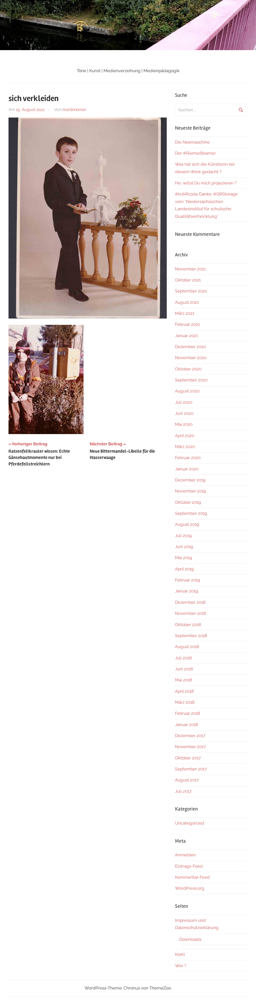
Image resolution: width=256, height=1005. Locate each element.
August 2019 (187, 524)
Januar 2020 (186, 468)
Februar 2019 (187, 579)
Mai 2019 (183, 557)
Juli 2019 (183, 535)
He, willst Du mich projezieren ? (205, 182)
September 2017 (191, 768)
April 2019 (184, 568)
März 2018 (184, 702)
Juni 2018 (184, 668)
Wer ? (180, 965)
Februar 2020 (187, 457)
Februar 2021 (187, 324)
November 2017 (190, 746)
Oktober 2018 (188, 624)
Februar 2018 (187, 713)
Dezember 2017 (190, 735)
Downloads (190, 939)
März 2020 (185, 446)
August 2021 (187, 302)
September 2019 (191, 513)
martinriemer (74, 109)
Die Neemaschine (192, 142)
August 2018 (187, 646)
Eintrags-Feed (189, 866)
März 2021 (184, 313)
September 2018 (191, 635)
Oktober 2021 (188, 279)
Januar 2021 (186, 335)
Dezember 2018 (190, 602)
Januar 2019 (186, 590)
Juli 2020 (183, 402)
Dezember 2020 (190, 346)
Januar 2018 (186, 724)
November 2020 (190, 357)
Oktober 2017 (188, 757)
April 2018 (184, 691)
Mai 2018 (183, 679)
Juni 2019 (184, 546)
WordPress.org (189, 888)
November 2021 (190, 268)
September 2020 (191, 379)
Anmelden (185, 854)
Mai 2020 (183, 424)
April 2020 (184, 435)
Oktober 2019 (188, 502)
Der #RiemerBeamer (195, 153)
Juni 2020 (184, 413)
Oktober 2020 (188, 368)
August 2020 (187, 390)
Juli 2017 (183, 791)
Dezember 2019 (190, 479)
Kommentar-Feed (192, 877)
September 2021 (191, 290)
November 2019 (190, 490)
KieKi (180, 954)
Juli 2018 (183, 657)
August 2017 (187, 779)
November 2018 (190, 613)
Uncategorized (189, 823)
